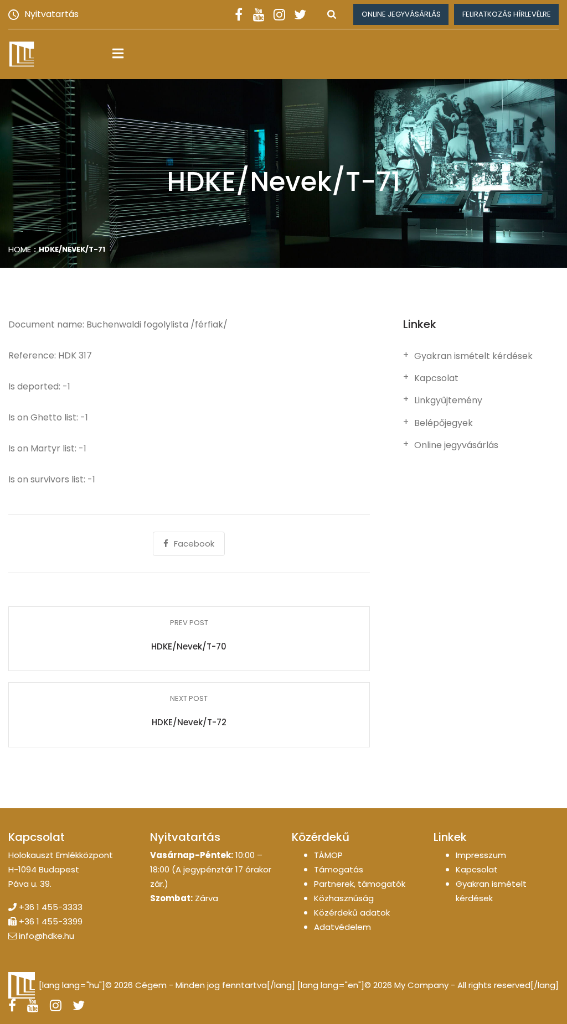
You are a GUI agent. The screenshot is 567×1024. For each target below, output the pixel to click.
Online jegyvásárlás (401, 14)
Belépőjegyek (443, 423)
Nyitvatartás (51, 14)
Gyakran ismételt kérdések (473, 356)
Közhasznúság (344, 898)
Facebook (194, 543)
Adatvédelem (342, 927)
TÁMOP (328, 855)
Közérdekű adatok (352, 912)
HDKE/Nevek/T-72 (189, 722)
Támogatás (338, 869)
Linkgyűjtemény (448, 400)
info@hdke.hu (46, 936)
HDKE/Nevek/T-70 (188, 646)
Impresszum (481, 855)
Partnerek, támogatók (359, 884)
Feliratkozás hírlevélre (506, 14)
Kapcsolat (436, 378)
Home (19, 249)
